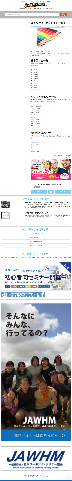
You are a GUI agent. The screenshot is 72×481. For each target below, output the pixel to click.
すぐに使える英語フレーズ (36, 233)
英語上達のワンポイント (36, 245)
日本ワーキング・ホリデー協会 (39, 476)
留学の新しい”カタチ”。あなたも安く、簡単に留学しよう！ (47, 203)
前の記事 (39, 191)
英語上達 (37, 187)
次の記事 (63, 191)
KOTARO (61, 26)
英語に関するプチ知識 (36, 241)
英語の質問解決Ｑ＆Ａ (36, 237)
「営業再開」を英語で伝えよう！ (37, 213)
